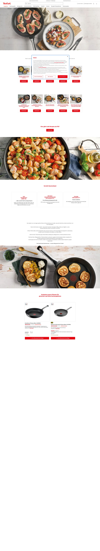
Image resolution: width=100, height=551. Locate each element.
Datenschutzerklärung (41, 289)
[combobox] (32, 277)
